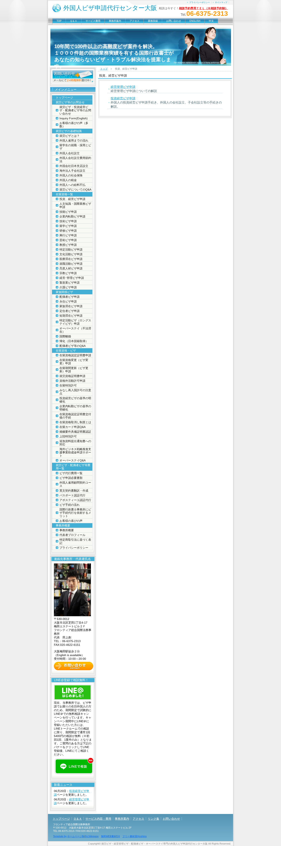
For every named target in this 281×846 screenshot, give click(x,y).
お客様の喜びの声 (70, 520)
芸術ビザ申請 (68, 240)
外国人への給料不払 (72, 184)
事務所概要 (66, 530)
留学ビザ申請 (68, 226)
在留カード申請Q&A (72, 427)
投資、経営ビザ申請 (72, 199)
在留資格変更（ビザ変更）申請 (73, 361)
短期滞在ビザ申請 (70, 315)
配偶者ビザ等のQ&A (72, 345)
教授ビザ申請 (68, 244)
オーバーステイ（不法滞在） (75, 330)
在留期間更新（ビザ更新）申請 (73, 369)
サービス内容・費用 (98, 818)
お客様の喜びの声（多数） (73, 124)
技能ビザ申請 (68, 211)
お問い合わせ (173, 21)
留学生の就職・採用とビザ (75, 147)
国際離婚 (65, 336)
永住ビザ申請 (68, 301)
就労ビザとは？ (69, 135)
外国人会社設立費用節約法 (75, 159)
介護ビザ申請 (68, 287)
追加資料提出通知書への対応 (75, 442)
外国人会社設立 (69, 153)
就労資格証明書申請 (72, 376)
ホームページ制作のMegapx (83, 836)
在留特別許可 (68, 385)
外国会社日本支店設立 (73, 166)
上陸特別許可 (68, 436)
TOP (59, 21)
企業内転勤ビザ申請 (72, 216)
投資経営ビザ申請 (123, 98)
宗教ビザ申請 (68, 273)
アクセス (134, 21)
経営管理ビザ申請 (123, 87)
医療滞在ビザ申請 (70, 259)
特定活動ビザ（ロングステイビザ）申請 (75, 322)
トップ (104, 68)
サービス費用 (93, 21)
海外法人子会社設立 (72, 170)
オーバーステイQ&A (72, 460)
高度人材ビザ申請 (70, 268)
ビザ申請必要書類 (70, 477)
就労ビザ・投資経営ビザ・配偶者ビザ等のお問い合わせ (75, 110)
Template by (60, 836)
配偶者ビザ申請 (69, 296)
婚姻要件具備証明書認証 (75, 431)
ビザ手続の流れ (69, 504)
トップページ (64, 97)
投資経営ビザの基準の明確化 (75, 400)
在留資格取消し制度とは (75, 422)
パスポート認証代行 (72, 495)
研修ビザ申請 (68, 230)
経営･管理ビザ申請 (71, 277)
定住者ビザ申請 (69, 311)
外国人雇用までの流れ (73, 140)
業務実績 (153, 21)
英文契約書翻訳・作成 (73, 490)
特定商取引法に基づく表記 (75, 541)
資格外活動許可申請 (72, 380)
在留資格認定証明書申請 (75, 355)
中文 (211, 21)
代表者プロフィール (72, 535)
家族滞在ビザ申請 (70, 306)
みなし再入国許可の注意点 (75, 392)
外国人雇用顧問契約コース (75, 484)
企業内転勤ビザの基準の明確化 (75, 408)
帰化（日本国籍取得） (73, 341)
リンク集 (153, 818)
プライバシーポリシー (199, 2)
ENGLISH (194, 21)
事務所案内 (115, 21)
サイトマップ (221, 2)
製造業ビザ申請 (69, 282)
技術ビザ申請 (68, 221)
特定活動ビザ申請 (70, 249)
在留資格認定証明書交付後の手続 (75, 416)
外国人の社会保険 (70, 175)
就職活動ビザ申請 (70, 263)
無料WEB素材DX (110, 836)
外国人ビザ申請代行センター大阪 (110, 8)
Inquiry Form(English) (73, 118)
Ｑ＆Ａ (73, 21)
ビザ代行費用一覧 (70, 473)
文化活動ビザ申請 (70, 254)
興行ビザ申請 (68, 235)
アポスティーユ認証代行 (75, 500)
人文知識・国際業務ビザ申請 (75, 205)
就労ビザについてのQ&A (75, 189)
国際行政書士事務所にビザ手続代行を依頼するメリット (75, 513)
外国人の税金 (68, 180)
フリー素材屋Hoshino (134, 836)
